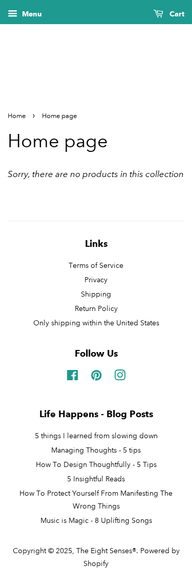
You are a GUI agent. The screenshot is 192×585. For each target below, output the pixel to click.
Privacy (96, 279)
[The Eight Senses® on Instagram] (119, 377)
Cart (175, 14)
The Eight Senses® (106, 550)
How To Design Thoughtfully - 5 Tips (96, 464)
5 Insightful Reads (96, 478)
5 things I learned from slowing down (96, 435)
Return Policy (96, 308)
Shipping (96, 294)
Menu (31, 14)
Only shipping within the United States (96, 322)
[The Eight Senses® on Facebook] (72, 377)
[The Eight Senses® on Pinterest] (96, 377)
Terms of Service (96, 265)
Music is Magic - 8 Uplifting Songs (96, 520)
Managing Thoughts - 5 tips (96, 450)
